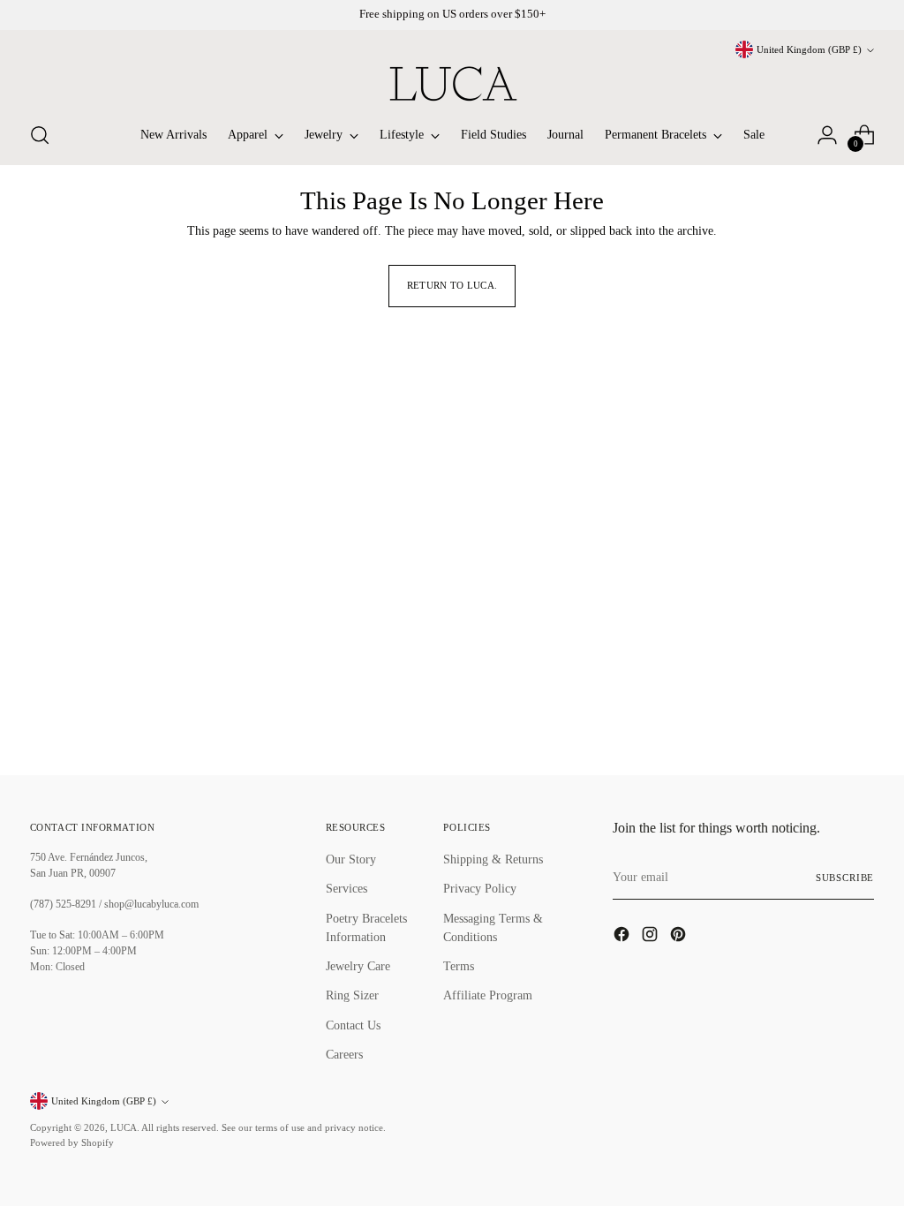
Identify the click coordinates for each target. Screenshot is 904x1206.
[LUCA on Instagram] (651, 936)
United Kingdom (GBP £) (809, 49)
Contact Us (353, 1025)
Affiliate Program (487, 995)
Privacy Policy (479, 888)
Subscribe (845, 877)
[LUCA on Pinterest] (679, 936)
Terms (458, 966)
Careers (344, 1054)
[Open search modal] (39, 135)
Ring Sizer (352, 995)
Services (346, 888)
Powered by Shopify (72, 1142)
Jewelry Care (358, 966)
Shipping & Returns (493, 859)
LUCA (123, 1127)
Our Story (351, 859)
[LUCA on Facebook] (623, 936)
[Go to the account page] (827, 135)
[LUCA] (452, 83)
